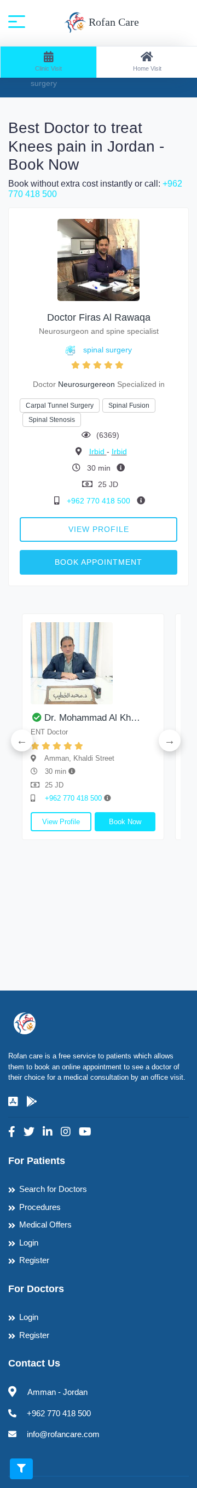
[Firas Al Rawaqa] (98, 260)
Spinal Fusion (128, 405)
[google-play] (31, 1101)
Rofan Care (112, 22)
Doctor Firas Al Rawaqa (98, 317)
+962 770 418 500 (99, 500)
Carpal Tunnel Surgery (60, 405)
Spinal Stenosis (51, 420)
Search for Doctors (53, 1189)
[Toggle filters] (21, 1468)
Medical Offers (45, 1224)
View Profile (98, 529)
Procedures (40, 1207)
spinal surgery (107, 349)
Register (34, 1260)
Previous (22, 740)
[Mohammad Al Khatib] (93, 663)
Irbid (98, 451)
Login (28, 1242)
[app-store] (13, 1101)
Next (170, 740)
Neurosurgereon (86, 384)
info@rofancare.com (63, 1434)
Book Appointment (98, 562)
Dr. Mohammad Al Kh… (92, 718)
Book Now (125, 822)
